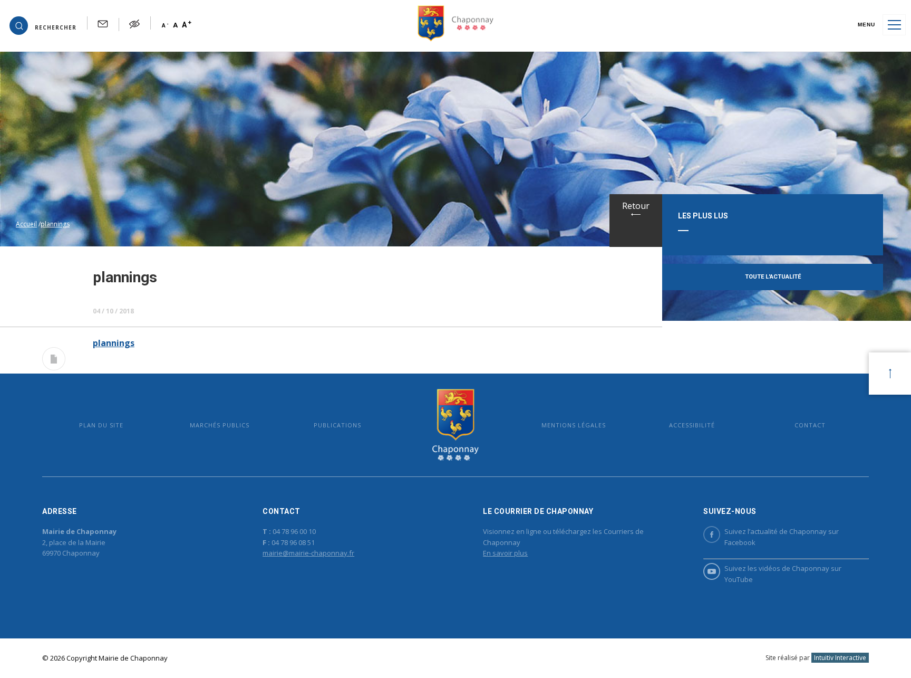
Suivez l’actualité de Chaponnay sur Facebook (781, 537)
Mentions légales (573, 425)
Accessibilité (692, 425)
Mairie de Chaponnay (455, 425)
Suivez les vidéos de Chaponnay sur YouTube (782, 574)
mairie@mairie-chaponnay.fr (308, 553)
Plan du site (101, 425)
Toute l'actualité (773, 276)
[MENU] (894, 24)
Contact (810, 425)
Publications (337, 425)
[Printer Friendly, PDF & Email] (53, 361)
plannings (113, 343)
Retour (636, 206)
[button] (42, 24)
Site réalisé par (815, 657)
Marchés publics (219, 425)
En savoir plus (505, 553)
